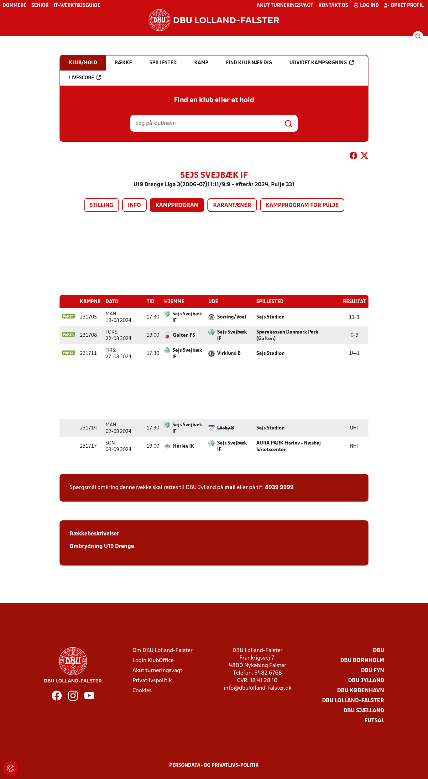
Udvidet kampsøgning (318, 63)
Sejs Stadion (270, 317)
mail (230, 487)
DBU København (360, 690)
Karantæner (232, 205)
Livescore (81, 78)
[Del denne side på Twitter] (364, 157)
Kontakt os (333, 5)
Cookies (142, 690)
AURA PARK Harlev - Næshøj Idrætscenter (288, 446)
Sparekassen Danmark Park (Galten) (287, 335)
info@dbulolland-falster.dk (257, 688)
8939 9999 (279, 487)
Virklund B (229, 353)
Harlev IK (183, 446)
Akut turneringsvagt (285, 5)
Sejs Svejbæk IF (187, 317)
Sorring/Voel (231, 317)
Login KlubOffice (153, 660)
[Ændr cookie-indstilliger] (10, 768)
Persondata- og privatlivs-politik (214, 765)
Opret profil (407, 5)
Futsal (374, 721)
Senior (40, 5)
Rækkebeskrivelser (94, 534)
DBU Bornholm (362, 660)
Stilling (101, 205)
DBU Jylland (366, 680)
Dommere (14, 5)
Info (134, 205)
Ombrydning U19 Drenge (102, 546)
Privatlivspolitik (152, 680)
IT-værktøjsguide (77, 5)
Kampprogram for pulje (302, 205)
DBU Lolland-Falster (353, 700)
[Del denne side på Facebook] (353, 157)
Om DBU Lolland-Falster (163, 650)
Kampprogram (177, 205)
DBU (378, 650)
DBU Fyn (372, 670)
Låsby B (225, 428)
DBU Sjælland (363, 710)
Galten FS (184, 335)
